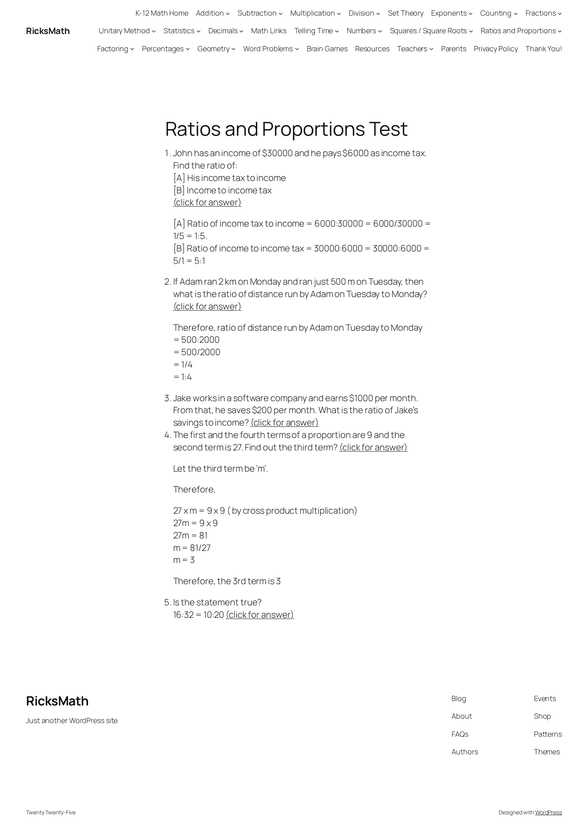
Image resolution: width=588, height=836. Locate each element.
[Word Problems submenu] (297, 48)
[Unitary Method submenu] (154, 31)
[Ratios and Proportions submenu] (560, 31)
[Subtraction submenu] (280, 13)
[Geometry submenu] (233, 48)
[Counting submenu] (516, 13)
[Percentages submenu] (188, 48)
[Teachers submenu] (431, 48)
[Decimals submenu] (241, 31)
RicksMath (48, 31)
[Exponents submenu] (470, 13)
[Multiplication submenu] (339, 13)
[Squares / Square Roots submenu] (471, 31)
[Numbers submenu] (380, 31)
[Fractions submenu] (560, 13)
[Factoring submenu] (132, 48)
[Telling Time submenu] (337, 31)
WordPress (548, 812)
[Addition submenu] (228, 13)
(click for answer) (207, 202)
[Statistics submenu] (198, 31)
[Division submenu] (378, 13)
